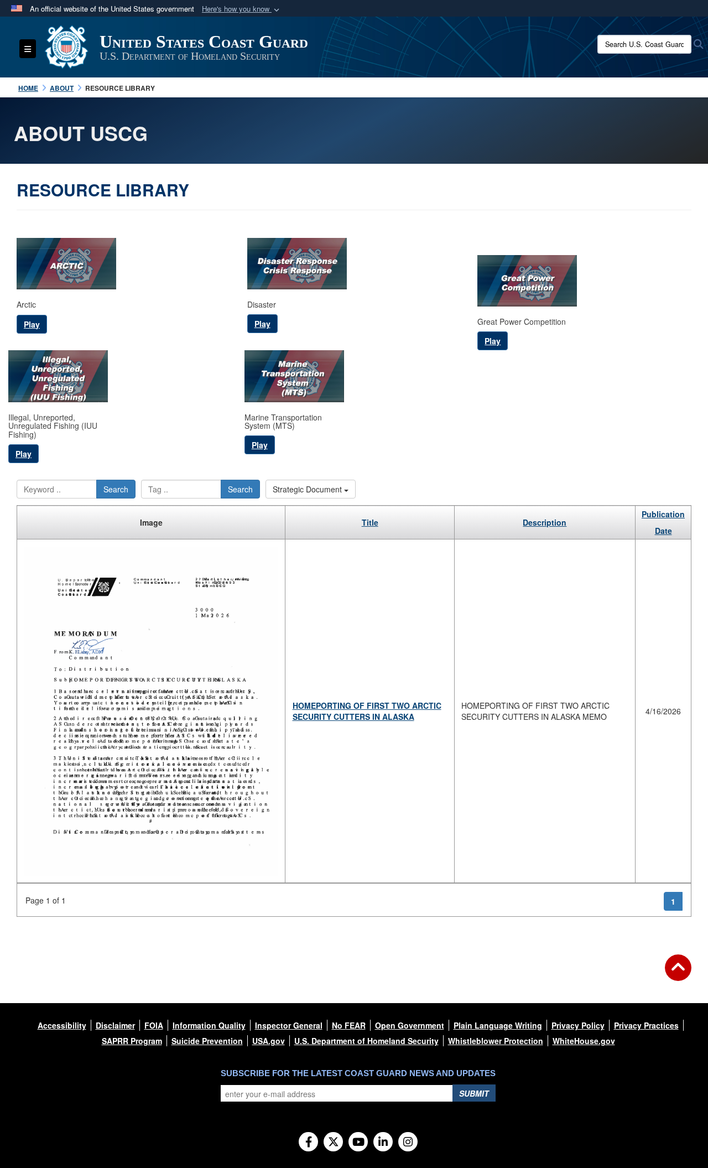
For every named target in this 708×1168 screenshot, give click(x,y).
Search (115, 489)
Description (544, 522)
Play (32, 324)
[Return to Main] (678, 974)
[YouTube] (358, 1142)
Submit (474, 1093)
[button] (242, 9)
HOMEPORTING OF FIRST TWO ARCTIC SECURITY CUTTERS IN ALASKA (367, 711)
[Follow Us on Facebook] (308, 1142)
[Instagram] (408, 1142)
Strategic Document (308, 489)
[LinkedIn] (383, 1142)
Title (370, 522)
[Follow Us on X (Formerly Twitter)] (333, 1142)
